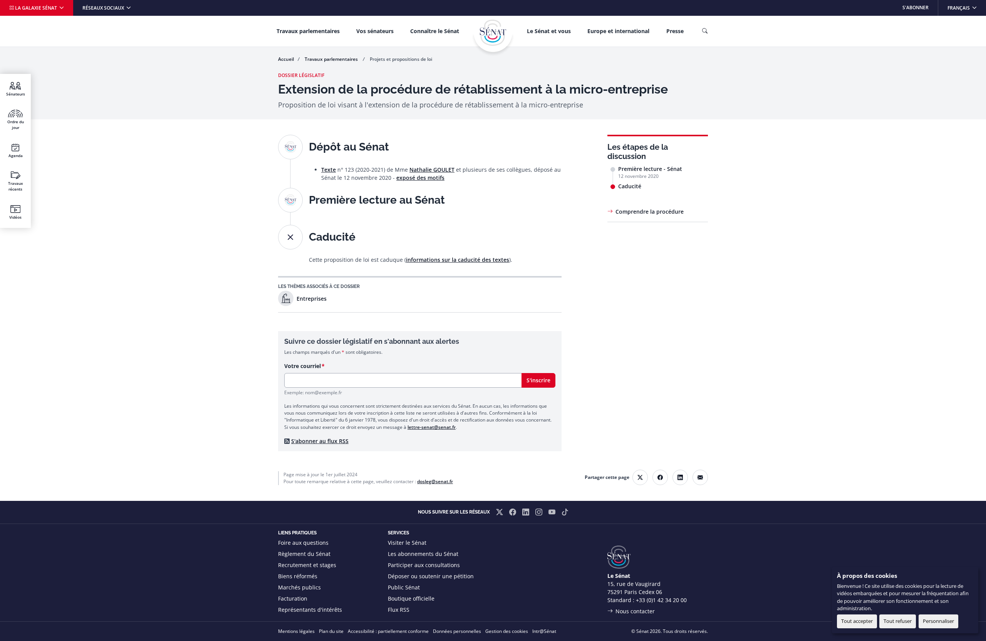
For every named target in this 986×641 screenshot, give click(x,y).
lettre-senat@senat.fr (431, 427)
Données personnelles (457, 631)
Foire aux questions (303, 542)
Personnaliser (938, 621)
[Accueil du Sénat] (493, 33)
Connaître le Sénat (434, 31)
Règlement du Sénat (304, 553)
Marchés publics (299, 587)
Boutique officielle (411, 598)
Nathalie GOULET (431, 169)
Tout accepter (857, 621)
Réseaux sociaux (103, 8)
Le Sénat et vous (549, 31)
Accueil (286, 59)
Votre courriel (302, 366)
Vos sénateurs (375, 31)
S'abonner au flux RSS (320, 441)
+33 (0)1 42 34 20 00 (661, 600)
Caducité (629, 186)
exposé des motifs (420, 177)
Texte (328, 169)
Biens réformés (297, 576)
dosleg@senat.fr (435, 481)
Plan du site (331, 631)
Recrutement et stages (307, 565)
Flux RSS (398, 609)
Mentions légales (296, 631)
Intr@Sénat (544, 631)
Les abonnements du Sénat (423, 553)
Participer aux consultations (424, 565)
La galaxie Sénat (36, 8)
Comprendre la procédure (649, 211)
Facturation (292, 598)
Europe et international (618, 31)
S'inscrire (538, 380)
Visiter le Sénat (407, 542)
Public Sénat (404, 587)
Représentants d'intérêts (310, 609)
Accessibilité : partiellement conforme (388, 631)
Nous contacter (635, 611)
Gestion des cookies (506, 631)
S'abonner (915, 7)
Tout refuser (898, 621)
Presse (675, 31)
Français (966, 7)
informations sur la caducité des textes (457, 259)
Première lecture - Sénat (650, 168)
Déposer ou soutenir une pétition (431, 576)
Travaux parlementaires (308, 31)
